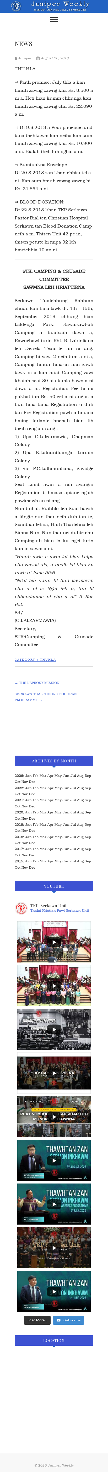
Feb (36, 776)
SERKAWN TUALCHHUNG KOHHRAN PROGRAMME (46, 697)
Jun (66, 800)
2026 (19, 776)
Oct (17, 806)
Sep (88, 800)
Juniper (25, 58)
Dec (32, 806)
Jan (28, 776)
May (58, 800)
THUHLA (48, 659)
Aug (80, 800)
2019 (19, 824)
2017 (19, 849)
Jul (73, 800)
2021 (19, 800)
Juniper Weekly (61, 1465)
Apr (50, 776)
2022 (19, 788)
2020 (19, 812)
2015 (19, 861)
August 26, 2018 (54, 58)
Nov (24, 806)
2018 (19, 837)
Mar (43, 776)
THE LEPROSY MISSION (37, 683)
